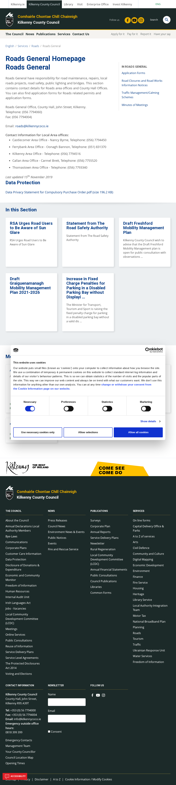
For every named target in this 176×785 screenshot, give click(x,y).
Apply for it (117, 34)
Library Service (142, 600)
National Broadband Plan (149, 621)
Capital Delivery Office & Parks (148, 528)
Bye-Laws (11, 536)
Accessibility (17, 776)
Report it (145, 34)
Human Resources (17, 591)
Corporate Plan (100, 526)
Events (52, 543)
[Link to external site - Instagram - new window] (140, 19)
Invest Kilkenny (122, 4)
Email (51, 711)
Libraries (96, 587)
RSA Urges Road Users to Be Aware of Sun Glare (31, 228)
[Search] (166, 20)
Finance (138, 577)
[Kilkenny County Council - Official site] (9, 19)
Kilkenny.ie (18, 4)
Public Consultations (19, 640)
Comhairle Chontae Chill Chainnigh (47, 16)
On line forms (141, 520)
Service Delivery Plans (20, 652)
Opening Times (15, 763)
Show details (148, 421)
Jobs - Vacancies (16, 608)
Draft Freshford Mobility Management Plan (143, 228)
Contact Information (20, 685)
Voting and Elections (19, 674)
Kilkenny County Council (44, 4)
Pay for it (132, 34)
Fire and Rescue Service (63, 549)
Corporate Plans (16, 548)
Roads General (52, 46)
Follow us (97, 685)
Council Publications (103, 581)
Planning (138, 627)
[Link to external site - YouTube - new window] (133, 19)
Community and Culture (148, 554)
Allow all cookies (138, 432)
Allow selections (88, 432)
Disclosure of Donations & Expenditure (23, 567)
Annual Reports (100, 532)
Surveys (95, 520)
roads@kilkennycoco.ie (31, 126)
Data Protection (16, 559)
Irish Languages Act (18, 603)
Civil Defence (141, 548)
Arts (135, 542)
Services (23, 46)
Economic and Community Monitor (23, 577)
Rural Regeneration (103, 549)
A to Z (56, 779)
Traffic (137, 644)
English (10, 46)
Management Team (18, 746)
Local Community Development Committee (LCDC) (22, 618)
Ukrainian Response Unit (149, 650)
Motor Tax (139, 616)
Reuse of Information (19, 646)
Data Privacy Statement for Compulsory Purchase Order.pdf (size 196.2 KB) (59, 192)
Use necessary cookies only (37, 432)
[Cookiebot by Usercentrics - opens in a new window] (148, 350)
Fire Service (140, 582)
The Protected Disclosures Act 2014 (23, 666)
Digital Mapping (143, 559)
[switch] (69, 408)
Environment (141, 571)
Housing (138, 588)
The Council (13, 511)
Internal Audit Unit (17, 597)
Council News (56, 526)
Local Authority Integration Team (150, 608)
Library (68, 4)
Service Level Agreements (22, 658)
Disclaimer (41, 779)
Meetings (11, 629)
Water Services (142, 656)
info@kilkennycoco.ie (27, 719)
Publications (99, 511)
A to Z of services (144, 536)
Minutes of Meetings (135, 105)
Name (52, 694)
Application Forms (133, 73)
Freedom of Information (21, 585)
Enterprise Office (98, 4)
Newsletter (97, 543)
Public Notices (57, 538)
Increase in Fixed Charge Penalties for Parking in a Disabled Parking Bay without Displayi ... (85, 287)
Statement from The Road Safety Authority (87, 225)
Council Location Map (19, 757)
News (51, 511)
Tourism (138, 639)
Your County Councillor (21, 752)
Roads (35, 46)
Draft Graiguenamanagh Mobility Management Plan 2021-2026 (30, 285)
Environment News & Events (66, 532)
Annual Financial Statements (108, 569)
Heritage (138, 594)
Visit (80, 4)
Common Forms (100, 593)
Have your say (162, 34)
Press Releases (57, 520)
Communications (17, 542)
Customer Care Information (23, 554)
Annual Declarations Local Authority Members (22, 528)
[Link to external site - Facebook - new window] (127, 19)
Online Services (15, 634)
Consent (56, 731)
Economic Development (148, 565)
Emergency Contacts (19, 740)
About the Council (17, 520)
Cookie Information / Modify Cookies (88, 779)
